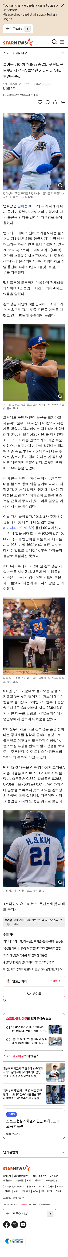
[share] (55, 102)
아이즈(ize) (46, 1191)
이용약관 (20, 1180)
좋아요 (37, 993)
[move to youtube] (23, 1224)
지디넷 (8, 1191)
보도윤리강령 (51, 1180)
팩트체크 (38, 1180)
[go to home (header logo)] (18, 42)
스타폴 (58, 1191)
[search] (54, 42)
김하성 (23, 206)
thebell (26, 1191)
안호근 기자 (9, 88)
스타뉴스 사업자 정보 (12, 1198)
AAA (35, 1191)
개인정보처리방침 (21, 1176)
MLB (27, 528)
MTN (41, 1186)
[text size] (62, 102)
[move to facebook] (6, 1224)
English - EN (22, 28)
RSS (29, 1180)
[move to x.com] (14, 1224)
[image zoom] (60, 185)
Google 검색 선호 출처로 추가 (20, 95)
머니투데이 (30, 1186)
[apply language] (27, 29)
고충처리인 (54, 1176)
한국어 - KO (21, 1213)
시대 (16, 1191)
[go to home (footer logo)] (17, 1167)
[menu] (62, 42)
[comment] (47, 102)
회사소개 (7, 1176)
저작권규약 (7, 1180)
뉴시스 (51, 1186)
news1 (60, 1186)
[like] (40, 102)
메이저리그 (11, 528)
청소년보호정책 (39, 1176)
